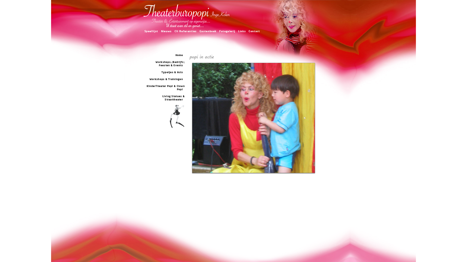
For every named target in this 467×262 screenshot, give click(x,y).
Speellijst (151, 31)
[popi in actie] (253, 174)
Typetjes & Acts (172, 72)
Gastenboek (208, 31)
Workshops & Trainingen (166, 79)
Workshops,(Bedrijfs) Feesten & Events (170, 64)
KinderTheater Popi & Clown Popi (166, 88)
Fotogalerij (227, 31)
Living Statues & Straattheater (173, 98)
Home (179, 55)
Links (242, 31)
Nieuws (166, 31)
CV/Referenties (186, 31)
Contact (254, 31)
